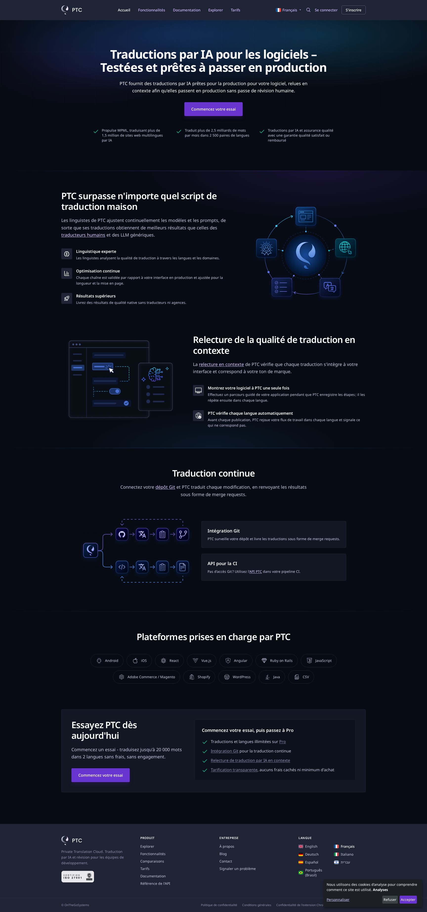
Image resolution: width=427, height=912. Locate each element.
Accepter (408, 899)
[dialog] (372, 893)
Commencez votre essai (213, 109)
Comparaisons (152, 861)
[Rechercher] (308, 9)
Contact (225, 861)
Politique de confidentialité (219, 905)
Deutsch (312, 854)
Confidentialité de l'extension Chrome (302, 905)
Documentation (186, 9)
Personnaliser (338, 899)
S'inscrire (354, 9)
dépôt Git (165, 487)
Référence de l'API (155, 883)
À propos (226, 846)
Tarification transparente (234, 769)
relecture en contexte (221, 364)
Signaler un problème (237, 868)
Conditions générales (256, 905)
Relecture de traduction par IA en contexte (250, 760)
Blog (223, 853)
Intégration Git (224, 751)
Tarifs (235, 9)
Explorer (215, 9)
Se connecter (326, 9)
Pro (282, 741)
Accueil (124, 9)
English (311, 846)
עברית (345, 862)
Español (311, 862)
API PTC (255, 571)
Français (348, 846)
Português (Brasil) (313, 872)
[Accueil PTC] (71, 9)
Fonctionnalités (151, 9)
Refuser (390, 899)
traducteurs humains (83, 235)
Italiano (347, 854)
